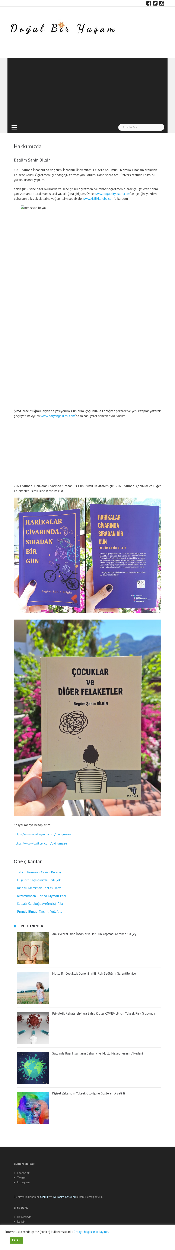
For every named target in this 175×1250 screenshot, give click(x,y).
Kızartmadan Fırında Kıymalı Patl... (43, 896)
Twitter (21, 1177)
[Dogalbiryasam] (62, 29)
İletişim (21, 1222)
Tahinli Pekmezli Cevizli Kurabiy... (40, 872)
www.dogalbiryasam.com (112, 193)
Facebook (23, 1173)
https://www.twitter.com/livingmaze (40, 843)
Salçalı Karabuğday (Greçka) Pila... (41, 903)
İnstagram (23, 1182)
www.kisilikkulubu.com (98, 198)
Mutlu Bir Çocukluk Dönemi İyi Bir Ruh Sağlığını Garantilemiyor (94, 973)
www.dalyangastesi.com (58, 416)
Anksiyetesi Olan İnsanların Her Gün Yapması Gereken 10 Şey (94, 934)
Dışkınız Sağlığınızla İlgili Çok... (40, 880)
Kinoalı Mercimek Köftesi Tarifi (39, 888)
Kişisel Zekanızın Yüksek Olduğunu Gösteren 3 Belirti (88, 1093)
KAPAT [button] (16, 1240)
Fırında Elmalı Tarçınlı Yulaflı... (39, 911)
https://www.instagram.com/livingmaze (42, 834)
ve (46, 1197)
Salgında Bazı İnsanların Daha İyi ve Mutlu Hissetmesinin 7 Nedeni (97, 1053)
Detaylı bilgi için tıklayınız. (91, 1232)
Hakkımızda (24, 1217)
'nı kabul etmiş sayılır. (78, 1197)
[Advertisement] (87, 90)
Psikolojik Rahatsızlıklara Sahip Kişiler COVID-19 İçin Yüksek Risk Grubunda (103, 1013)
